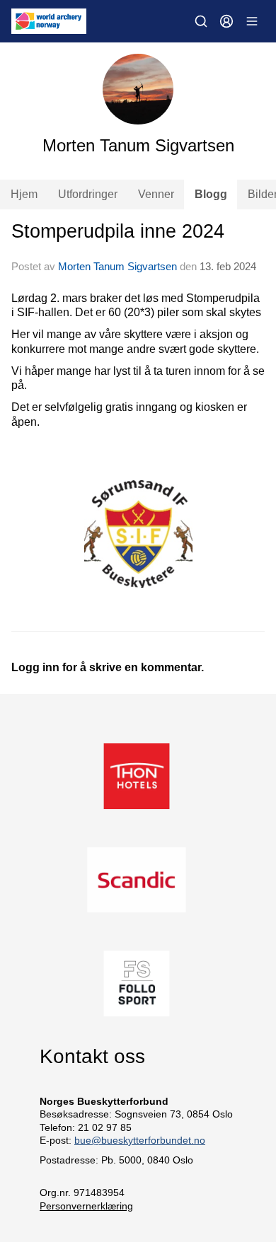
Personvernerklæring (86, 1206)
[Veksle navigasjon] (252, 21)
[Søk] (201, 21)
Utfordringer (87, 194)
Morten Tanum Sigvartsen (117, 266)
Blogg (211, 194)
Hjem (24, 194)
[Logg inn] (226, 21)
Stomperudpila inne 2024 (117, 231)
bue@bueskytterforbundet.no (139, 1140)
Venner (156, 194)
